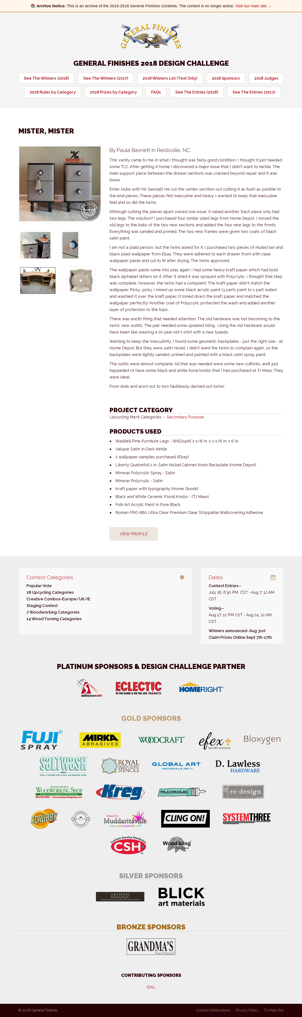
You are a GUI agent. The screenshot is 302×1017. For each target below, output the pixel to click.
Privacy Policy (247, 1010)
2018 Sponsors (226, 78)
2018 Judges (266, 78)
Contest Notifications (213, 1010)
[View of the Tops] (35, 245)
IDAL (151, 987)
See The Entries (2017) (254, 92)
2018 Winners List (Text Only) (170, 78)
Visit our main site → (253, 6)
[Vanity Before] (37, 280)
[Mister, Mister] (59, 184)
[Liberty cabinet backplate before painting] (81, 280)
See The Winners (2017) (105, 78)
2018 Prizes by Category (113, 92)
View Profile (134, 534)
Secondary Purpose (185, 417)
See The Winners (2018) (46, 78)
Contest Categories (50, 577)
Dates (216, 577)
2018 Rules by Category (53, 92)
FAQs (156, 92)
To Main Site (274, 1010)
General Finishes (151, 36)
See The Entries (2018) (196, 92)
